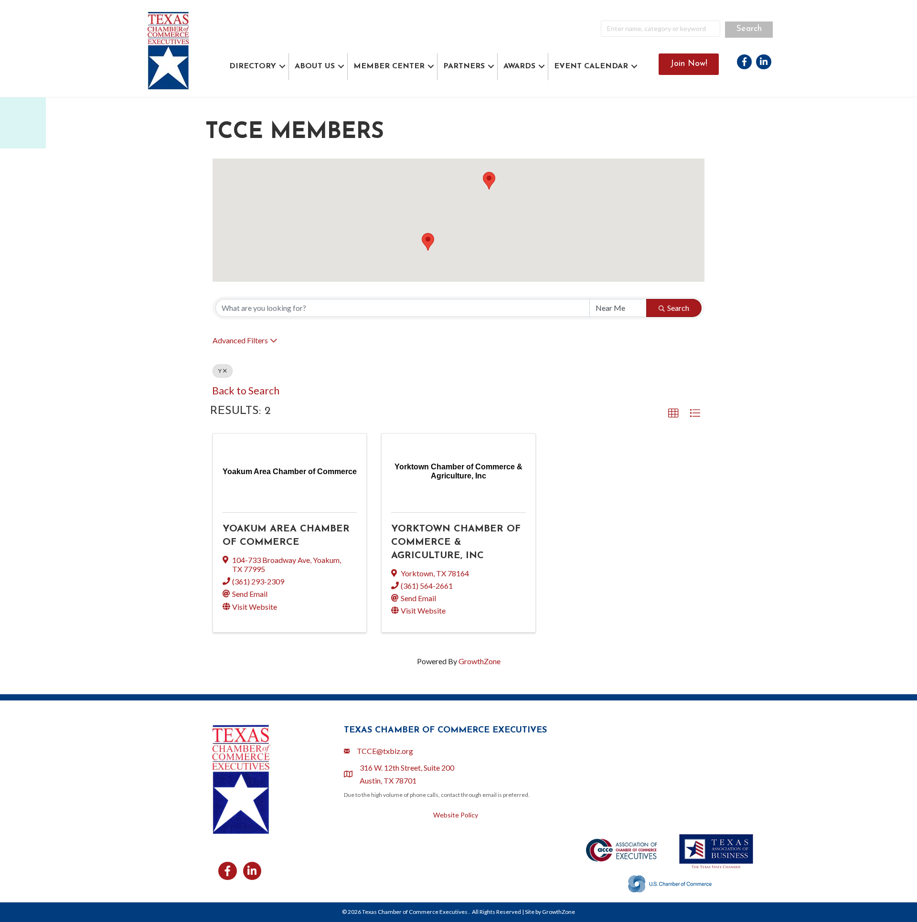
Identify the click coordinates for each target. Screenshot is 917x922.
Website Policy (455, 815)
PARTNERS (464, 66)
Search (678, 307)
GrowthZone (479, 661)
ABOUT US (315, 66)
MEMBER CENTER (389, 66)
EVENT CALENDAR (591, 66)
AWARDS (519, 66)
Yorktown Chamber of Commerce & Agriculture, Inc (456, 542)
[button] (489, 181)
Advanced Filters (240, 340)
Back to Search (245, 390)
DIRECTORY (252, 66)
